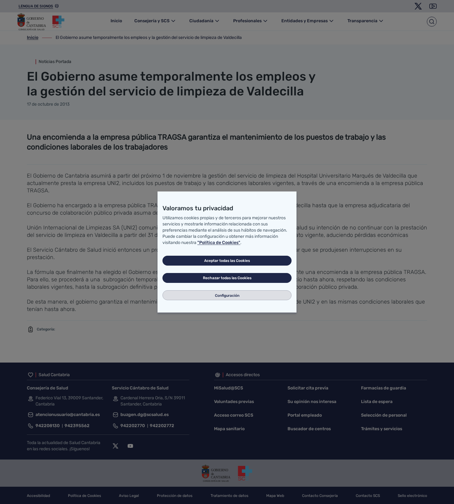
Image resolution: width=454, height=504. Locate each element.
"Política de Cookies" (218, 242)
